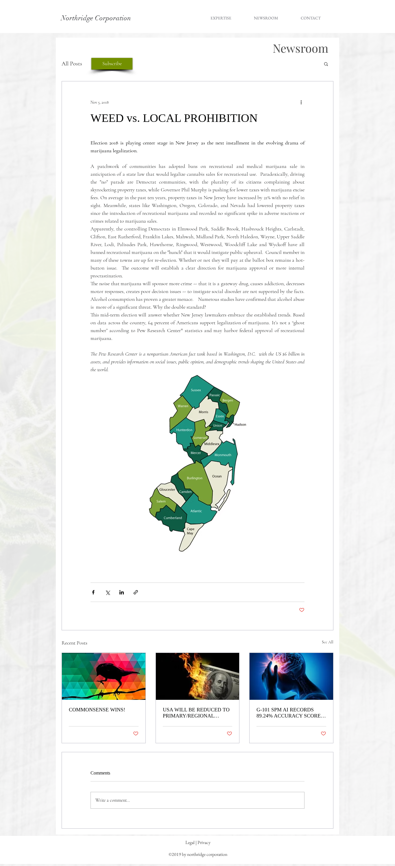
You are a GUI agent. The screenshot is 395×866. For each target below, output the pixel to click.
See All (327, 642)
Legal (190, 842)
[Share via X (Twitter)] (107, 592)
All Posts (72, 63)
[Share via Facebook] (93, 592)
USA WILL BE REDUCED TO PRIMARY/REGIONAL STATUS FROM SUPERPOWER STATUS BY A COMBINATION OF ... (196, 713)
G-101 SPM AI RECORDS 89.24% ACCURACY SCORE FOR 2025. (288, 713)
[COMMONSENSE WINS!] (103, 676)
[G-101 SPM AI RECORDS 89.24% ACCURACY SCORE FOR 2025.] (291, 676)
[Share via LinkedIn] (121, 592)
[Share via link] (136, 592)
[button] (326, 63)
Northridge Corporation (96, 18)
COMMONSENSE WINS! (97, 710)
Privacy (204, 842)
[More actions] (301, 102)
